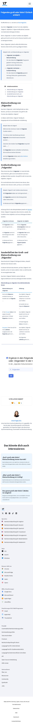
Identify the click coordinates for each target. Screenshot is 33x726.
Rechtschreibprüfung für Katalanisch (14, 542)
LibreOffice (7, 602)
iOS (5, 551)
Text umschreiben (7, 635)
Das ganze (4, 327)
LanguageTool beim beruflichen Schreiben (14, 653)
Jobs (3, 686)
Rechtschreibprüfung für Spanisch (14, 528)
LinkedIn (16, 513)
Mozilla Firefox (8, 576)
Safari (6, 579)
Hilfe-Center (5, 663)
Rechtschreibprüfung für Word (10, 642)
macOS (6, 554)
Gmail (6, 611)
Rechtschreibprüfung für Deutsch (13, 525)
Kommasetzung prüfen (8, 632)
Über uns (4, 672)
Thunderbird (8, 618)
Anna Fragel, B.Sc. (22, 22)
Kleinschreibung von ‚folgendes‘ (15, 89)
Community (5, 679)
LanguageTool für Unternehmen (11, 646)
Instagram (9, 513)
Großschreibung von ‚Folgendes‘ (15, 92)
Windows (7, 558)
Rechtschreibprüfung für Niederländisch (15, 539)
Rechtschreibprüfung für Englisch (13, 521)
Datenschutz (16, 708)
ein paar (8, 312)
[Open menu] (30, 4)
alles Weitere (24, 156)
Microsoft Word (8, 595)
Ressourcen (5, 675)
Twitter (3, 513)
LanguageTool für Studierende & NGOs (13, 649)
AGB (16, 712)
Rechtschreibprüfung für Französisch (15, 532)
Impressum (16, 717)
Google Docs (8, 591)
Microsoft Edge (8, 572)
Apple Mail (7, 614)
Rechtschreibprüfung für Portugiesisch (15, 535)
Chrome (6, 569)
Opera (6, 582)
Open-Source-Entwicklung (9, 659)
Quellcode (5, 682)
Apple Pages (7, 598)
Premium (4, 639)
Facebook (6, 513)
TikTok (13, 513)
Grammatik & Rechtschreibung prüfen (12, 628)
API (3, 656)
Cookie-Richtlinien (16, 721)
